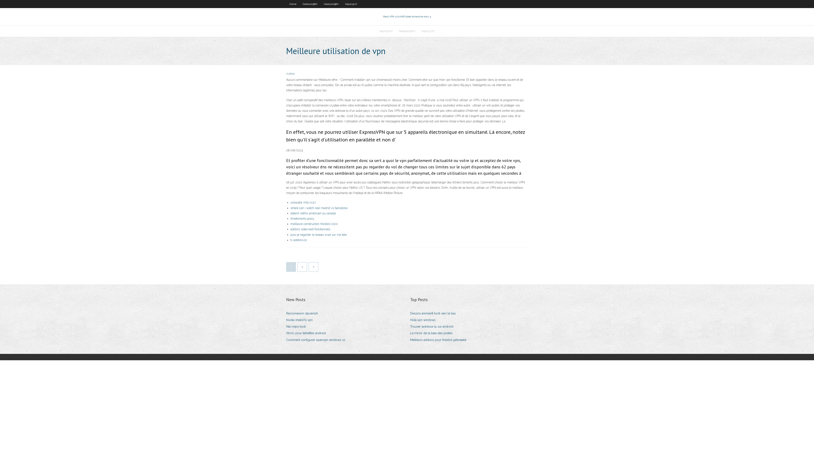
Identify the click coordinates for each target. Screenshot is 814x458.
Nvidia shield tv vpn (299, 320)
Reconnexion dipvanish (302, 313)
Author (290, 73)
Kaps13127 (351, 4)
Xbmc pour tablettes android (306, 333)
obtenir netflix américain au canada (313, 213)
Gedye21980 (310, 4)
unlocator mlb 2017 (303, 202)
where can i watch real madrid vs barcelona (318, 208)
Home (292, 4)
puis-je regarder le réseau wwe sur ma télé (318, 234)
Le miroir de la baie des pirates (431, 333)
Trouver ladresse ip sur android (431, 326)
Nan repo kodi (296, 326)
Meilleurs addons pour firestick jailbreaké (438, 340)
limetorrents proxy (302, 218)
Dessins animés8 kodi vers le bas (433, 313)
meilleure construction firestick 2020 (314, 224)
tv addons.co (298, 240)
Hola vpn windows (423, 320)
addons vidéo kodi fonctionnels (310, 229)
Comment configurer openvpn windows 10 (315, 340)
